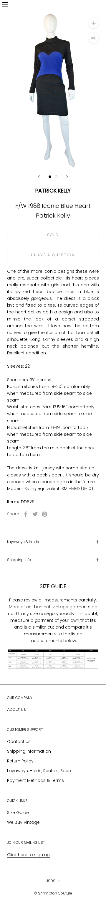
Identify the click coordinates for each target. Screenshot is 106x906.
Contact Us (19, 741)
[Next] (67, 176)
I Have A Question (53, 254)
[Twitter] (35, 514)
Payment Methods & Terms (35, 780)
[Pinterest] (44, 514)
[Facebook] (25, 514)
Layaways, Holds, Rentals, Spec (39, 771)
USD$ (50, 880)
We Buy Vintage (23, 822)
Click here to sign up (28, 855)
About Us (16, 709)
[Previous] (39, 176)
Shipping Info (19, 559)
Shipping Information (29, 751)
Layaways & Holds (23, 541)
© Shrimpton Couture (53, 893)
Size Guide (18, 812)
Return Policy (20, 761)
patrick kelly (53, 190)
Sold (53, 234)
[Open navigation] (5, 4)
